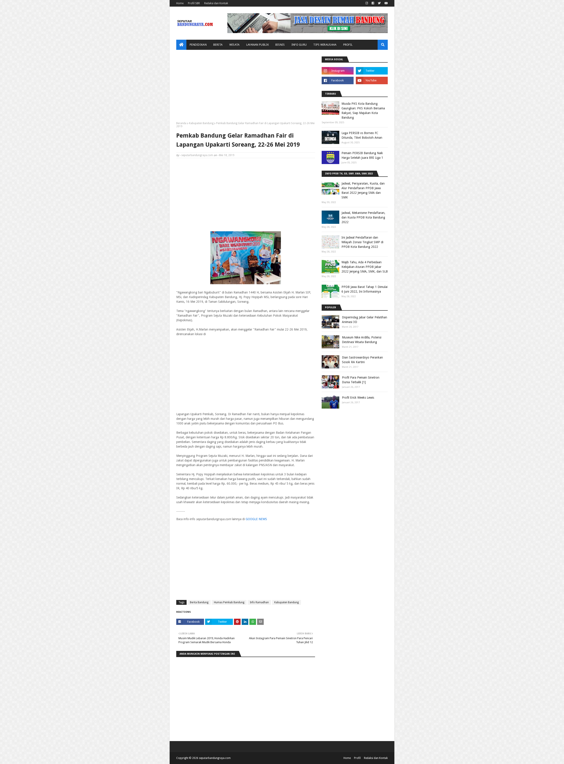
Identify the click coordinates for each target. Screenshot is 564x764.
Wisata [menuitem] (234, 44)
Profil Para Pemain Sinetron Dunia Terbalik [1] (360, 380)
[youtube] (385, 3)
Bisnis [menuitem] (280, 44)
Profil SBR (194, 3)
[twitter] (379, 3)
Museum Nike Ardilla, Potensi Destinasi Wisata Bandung (361, 340)
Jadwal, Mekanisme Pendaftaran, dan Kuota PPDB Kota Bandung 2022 (363, 217)
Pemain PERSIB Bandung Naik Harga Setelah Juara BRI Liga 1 (362, 155)
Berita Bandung (199, 602)
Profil (357, 758)
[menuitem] (181, 45)
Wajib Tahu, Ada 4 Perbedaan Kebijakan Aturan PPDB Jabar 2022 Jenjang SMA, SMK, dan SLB (364, 266)
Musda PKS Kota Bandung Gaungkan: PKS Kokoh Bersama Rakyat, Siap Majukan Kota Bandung (363, 110)
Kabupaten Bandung (201, 123)
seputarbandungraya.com (197, 155)
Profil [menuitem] (348, 44)
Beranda (181, 123)
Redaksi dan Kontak (216, 3)
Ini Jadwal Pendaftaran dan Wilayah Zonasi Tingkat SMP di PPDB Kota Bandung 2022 (362, 242)
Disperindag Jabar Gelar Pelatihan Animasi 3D (364, 320)
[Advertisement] (245, 87)
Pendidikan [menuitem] (198, 44)
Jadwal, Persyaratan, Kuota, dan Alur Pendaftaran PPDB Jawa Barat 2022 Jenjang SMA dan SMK (363, 190)
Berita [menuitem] (218, 44)
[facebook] (373, 3)
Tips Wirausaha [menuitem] (324, 44)
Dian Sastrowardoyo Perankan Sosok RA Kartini (362, 360)
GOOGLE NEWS (256, 519)
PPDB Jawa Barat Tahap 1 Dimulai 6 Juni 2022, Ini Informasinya (364, 289)
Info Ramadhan (259, 602)
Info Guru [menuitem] (299, 44)
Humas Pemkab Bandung (229, 602)
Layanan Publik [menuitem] (257, 44)
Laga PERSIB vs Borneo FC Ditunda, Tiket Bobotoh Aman (361, 135)
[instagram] (366, 3)
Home (180, 3)
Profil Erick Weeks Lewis (358, 397)
